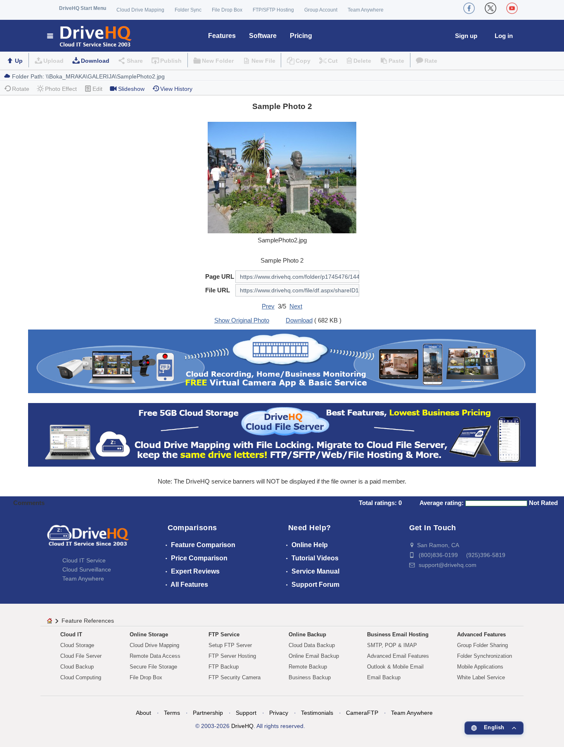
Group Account (320, 10)
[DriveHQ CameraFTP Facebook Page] (469, 8)
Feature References (88, 620)
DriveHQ (242, 726)
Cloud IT (71, 634)
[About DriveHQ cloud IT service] (88, 539)
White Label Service (481, 677)
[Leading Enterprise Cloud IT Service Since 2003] (282, 434)
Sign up (466, 35)
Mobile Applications (480, 667)
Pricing (301, 35)
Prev (268, 306)
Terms (172, 712)
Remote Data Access (155, 656)
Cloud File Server (81, 656)
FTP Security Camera (235, 677)
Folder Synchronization (484, 656)
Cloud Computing (80, 677)
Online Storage (149, 634)
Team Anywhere (366, 10)
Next (295, 306)
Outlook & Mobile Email (395, 667)
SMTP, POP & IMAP (392, 645)
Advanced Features (481, 634)
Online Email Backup (314, 656)
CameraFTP (362, 712)
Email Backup (383, 677)
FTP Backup (224, 667)
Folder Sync (188, 10)
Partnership (208, 712)
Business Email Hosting (398, 634)
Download (95, 60)
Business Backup (310, 677)
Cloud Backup (77, 667)
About (143, 712)
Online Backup (307, 634)
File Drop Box (227, 10)
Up (19, 60)
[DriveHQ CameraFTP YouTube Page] (512, 8)
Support (246, 712)
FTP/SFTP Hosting (273, 10)
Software (263, 35)
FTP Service (224, 634)
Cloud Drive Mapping (140, 10)
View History (176, 88)
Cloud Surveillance (86, 569)
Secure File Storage (153, 667)
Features (222, 35)
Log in (504, 35)
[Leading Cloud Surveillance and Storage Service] (282, 360)
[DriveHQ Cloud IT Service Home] (89, 35)
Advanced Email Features (398, 656)
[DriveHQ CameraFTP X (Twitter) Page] (490, 8)
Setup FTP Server (230, 645)
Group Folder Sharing (482, 645)
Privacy (278, 712)
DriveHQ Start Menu (82, 8)
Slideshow (131, 88)
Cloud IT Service (84, 560)
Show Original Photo (241, 320)
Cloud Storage (77, 645)
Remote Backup (308, 667)
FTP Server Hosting (232, 656)
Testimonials (317, 712)
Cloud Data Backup (312, 645)
